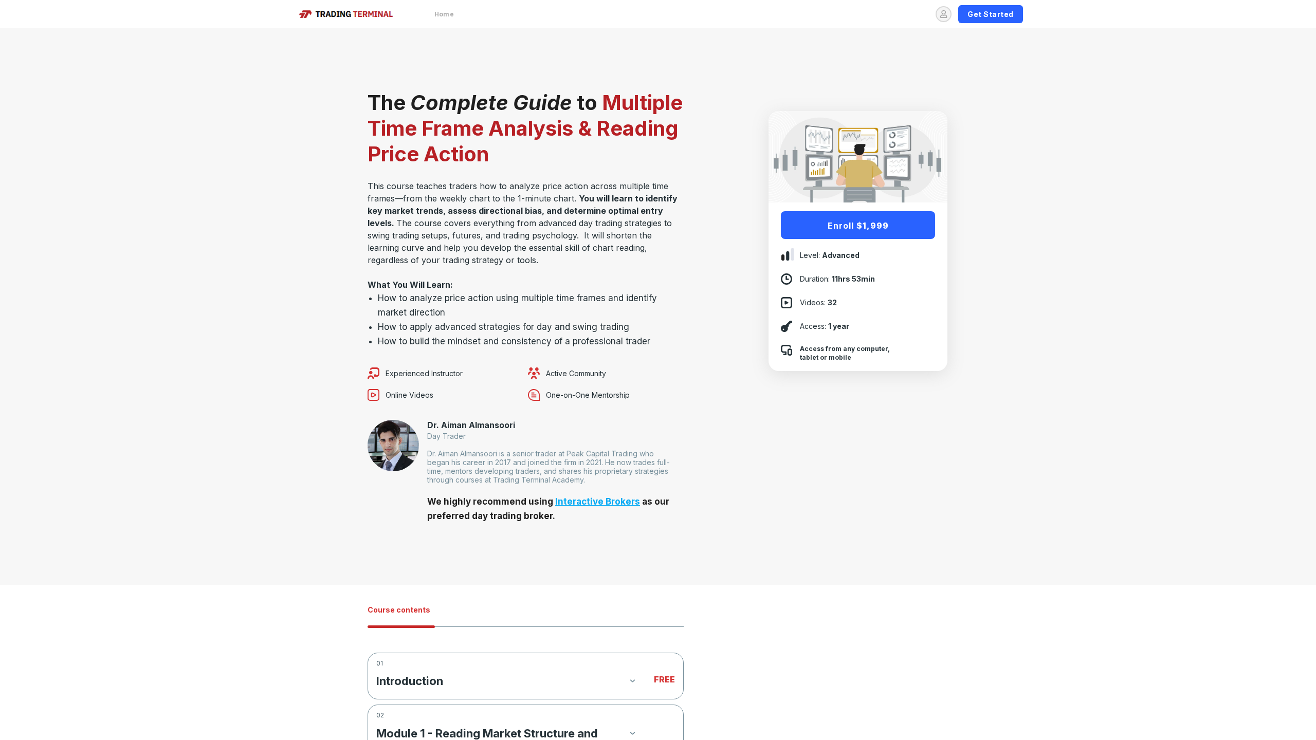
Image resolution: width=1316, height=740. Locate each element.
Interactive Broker (595, 501)
